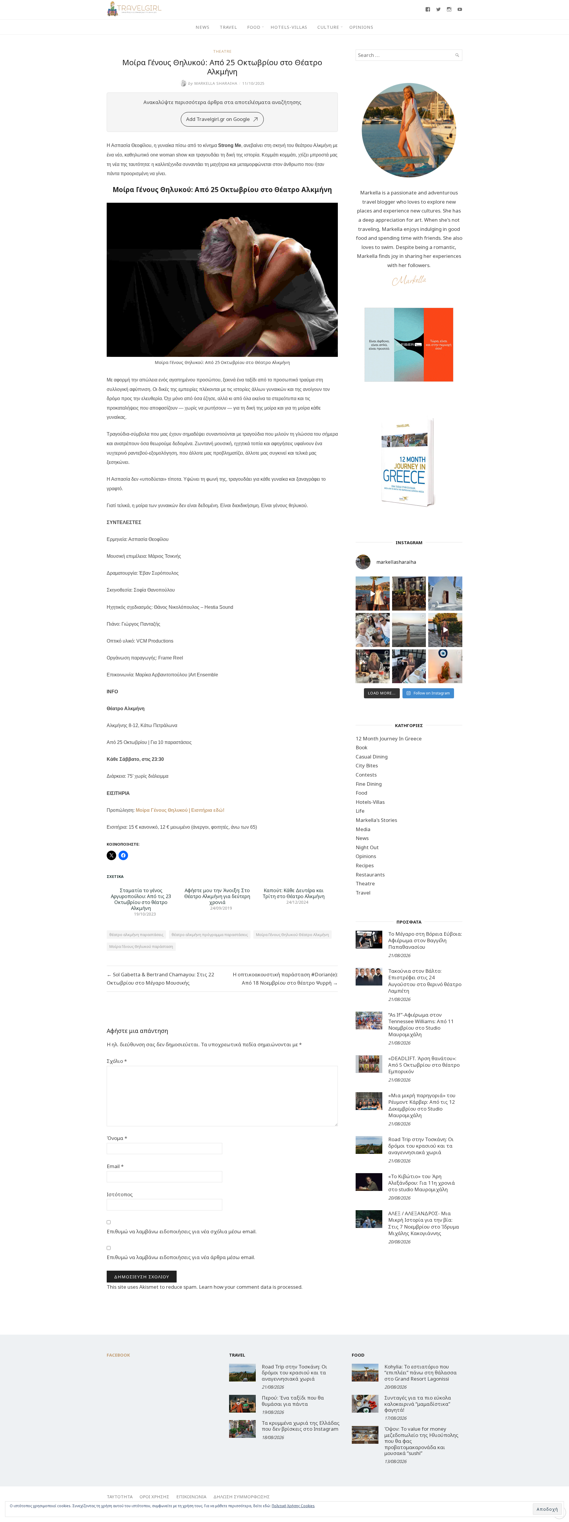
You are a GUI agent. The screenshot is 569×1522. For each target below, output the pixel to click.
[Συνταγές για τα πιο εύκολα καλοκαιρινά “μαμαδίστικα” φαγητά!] (365, 1404)
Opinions (361, 27)
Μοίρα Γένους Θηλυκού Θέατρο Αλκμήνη (292, 934)
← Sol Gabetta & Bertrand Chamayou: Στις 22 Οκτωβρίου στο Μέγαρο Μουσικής (160, 978)
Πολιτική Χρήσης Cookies (293, 1505)
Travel (228, 27)
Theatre (222, 51)
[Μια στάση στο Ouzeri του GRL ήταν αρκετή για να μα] (445, 630)
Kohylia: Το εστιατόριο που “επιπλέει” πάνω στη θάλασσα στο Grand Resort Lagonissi (420, 1372)
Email (115, 1166)
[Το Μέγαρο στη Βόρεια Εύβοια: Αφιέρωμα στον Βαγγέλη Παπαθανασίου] (369, 939)
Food (253, 27)
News (203, 27)
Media (363, 829)
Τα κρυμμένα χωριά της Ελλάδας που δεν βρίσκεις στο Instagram (301, 1425)
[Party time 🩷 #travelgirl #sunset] (409, 630)
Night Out (367, 847)
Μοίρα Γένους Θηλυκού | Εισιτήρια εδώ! (180, 810)
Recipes (365, 865)
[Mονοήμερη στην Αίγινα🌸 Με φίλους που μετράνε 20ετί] (373, 630)
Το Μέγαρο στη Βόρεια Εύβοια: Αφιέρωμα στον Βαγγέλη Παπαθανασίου (425, 940)
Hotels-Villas (289, 27)
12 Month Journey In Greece (389, 738)
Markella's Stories (376, 820)
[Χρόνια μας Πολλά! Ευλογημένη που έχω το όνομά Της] (445, 593)
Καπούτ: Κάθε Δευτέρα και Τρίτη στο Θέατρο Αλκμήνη (294, 893)
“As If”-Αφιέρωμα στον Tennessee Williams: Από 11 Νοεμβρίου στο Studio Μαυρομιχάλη (421, 1024)
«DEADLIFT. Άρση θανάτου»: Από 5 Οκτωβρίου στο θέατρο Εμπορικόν (424, 1065)
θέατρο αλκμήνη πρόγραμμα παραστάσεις (210, 934)
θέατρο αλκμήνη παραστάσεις (136, 934)
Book (361, 747)
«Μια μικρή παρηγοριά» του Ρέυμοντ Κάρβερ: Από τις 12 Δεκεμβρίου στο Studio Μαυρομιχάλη (421, 1105)
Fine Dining (369, 783)
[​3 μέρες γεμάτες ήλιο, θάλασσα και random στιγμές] (445, 666)
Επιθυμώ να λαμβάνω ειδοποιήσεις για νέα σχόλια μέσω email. (182, 1231)
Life (360, 810)
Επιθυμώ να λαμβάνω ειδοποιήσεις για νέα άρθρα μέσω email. (181, 1257)
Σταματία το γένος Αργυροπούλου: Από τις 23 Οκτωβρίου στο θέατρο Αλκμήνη (141, 899)
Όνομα (117, 1138)
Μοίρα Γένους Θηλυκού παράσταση (141, 946)
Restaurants (370, 874)
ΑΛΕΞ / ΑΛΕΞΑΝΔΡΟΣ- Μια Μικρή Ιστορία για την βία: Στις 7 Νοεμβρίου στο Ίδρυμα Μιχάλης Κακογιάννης (423, 1223)
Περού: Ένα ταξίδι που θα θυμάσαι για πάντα (293, 1400)
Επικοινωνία (191, 1496)
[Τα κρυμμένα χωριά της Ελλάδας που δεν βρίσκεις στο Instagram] (242, 1429)
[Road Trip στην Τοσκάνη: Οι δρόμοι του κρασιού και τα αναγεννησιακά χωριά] (369, 1145)
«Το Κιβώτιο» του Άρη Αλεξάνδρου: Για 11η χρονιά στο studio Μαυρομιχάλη (421, 1183)
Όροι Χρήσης (154, 1496)
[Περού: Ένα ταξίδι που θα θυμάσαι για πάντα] (242, 1404)
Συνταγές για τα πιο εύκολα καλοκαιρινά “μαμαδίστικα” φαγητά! (417, 1403)
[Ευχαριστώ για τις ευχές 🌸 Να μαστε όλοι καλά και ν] (409, 593)
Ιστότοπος (120, 1194)
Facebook (118, 1355)
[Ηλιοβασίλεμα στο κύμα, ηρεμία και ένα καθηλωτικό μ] (373, 593)
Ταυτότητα (119, 1496)
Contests (366, 774)
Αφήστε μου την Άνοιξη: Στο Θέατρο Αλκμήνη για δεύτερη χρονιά (217, 896)
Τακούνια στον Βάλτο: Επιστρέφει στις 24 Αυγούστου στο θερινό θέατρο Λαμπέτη (424, 980)
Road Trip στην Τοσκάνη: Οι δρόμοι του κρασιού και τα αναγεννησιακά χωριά (421, 1146)
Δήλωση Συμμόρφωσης (241, 1496)
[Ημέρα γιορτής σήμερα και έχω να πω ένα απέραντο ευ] (409, 666)
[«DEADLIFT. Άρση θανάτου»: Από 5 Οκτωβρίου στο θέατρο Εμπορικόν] (369, 1064)
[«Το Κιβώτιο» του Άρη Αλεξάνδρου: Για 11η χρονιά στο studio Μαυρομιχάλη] (369, 1182)
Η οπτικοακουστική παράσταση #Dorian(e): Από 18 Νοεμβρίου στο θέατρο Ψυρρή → (285, 978)
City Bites (367, 765)
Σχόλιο (117, 1061)
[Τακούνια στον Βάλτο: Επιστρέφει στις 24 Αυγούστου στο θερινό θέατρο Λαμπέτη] (369, 977)
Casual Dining (372, 756)
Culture (328, 27)
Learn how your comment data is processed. (251, 1286)
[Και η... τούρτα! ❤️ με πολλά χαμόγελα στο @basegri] (373, 666)
